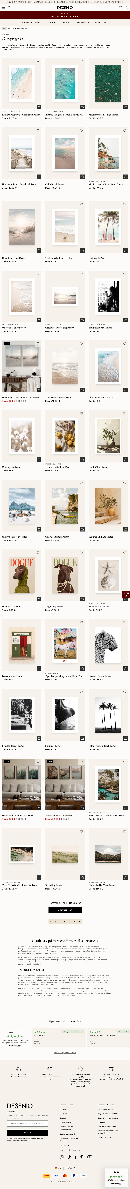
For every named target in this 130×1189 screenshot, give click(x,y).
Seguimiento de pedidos (108, 1114)
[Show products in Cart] (126, 8)
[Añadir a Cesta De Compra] (39, 107)
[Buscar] (9, 8)
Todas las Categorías (30, 22)
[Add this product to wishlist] (38, 61)
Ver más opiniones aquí (65, 1053)
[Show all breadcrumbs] (4, 28)
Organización (101, 22)
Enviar (27, 1132)
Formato (65, 22)
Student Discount (67, 1134)
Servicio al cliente (105, 1109)
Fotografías (22, 28)
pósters (37, 964)
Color (50, 22)
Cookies (101, 1122)
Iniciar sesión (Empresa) (70, 1150)
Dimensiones (82, 22)
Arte (12, 28)
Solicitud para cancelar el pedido (108, 1132)
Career (63, 1118)
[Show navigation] (4, 8)
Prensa (63, 1109)
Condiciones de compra (108, 1118)
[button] (116, 1177)
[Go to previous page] (50, 921)
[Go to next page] (79, 921)
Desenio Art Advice (106, 1105)
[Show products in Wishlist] (120, 8)
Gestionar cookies (105, 1137)
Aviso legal (64, 1114)
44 (75, 921)
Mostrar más (65, 910)
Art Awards (64, 1145)
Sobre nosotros (66, 1105)
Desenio (72, 1182)
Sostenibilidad (66, 1122)
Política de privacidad (32, 1138)
